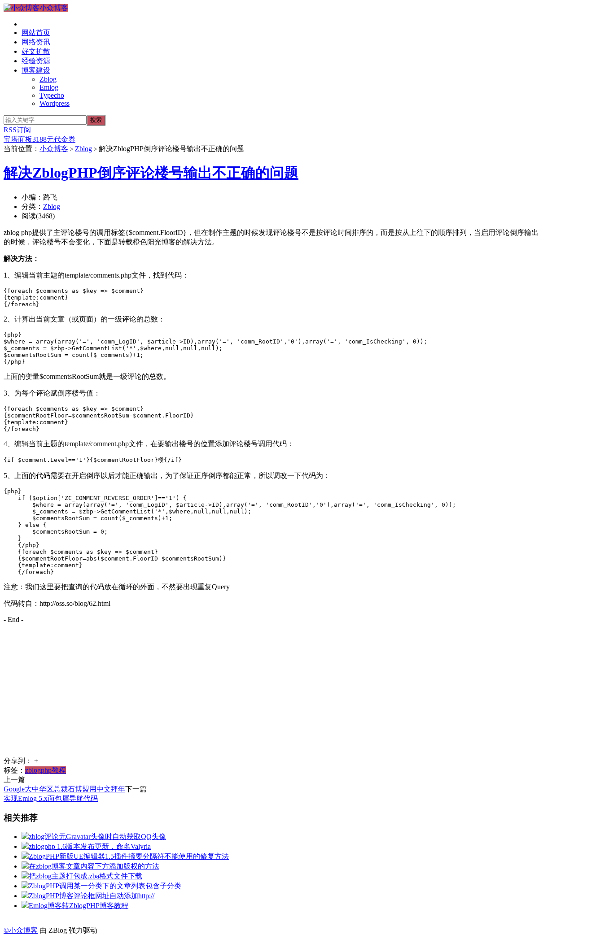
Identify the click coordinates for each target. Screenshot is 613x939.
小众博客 (53, 8)
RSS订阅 (17, 130)
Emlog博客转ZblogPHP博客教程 (78, 905)
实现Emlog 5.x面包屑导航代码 (51, 798)
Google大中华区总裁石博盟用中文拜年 (64, 789)
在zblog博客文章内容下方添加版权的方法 (94, 866)
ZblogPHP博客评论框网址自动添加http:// (91, 896)
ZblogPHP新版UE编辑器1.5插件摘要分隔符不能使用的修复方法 (129, 856)
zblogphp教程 (45, 770)
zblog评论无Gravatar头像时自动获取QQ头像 (97, 836)
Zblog (48, 79)
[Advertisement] (273, 693)
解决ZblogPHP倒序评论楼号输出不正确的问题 (151, 173)
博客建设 (36, 70)
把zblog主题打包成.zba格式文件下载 (85, 876)
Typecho (51, 95)
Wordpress (54, 103)
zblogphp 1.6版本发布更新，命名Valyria (90, 846)
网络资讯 (36, 42)
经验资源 (36, 61)
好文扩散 (36, 51)
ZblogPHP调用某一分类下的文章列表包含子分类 (105, 886)
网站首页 (36, 32)
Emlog (48, 87)
